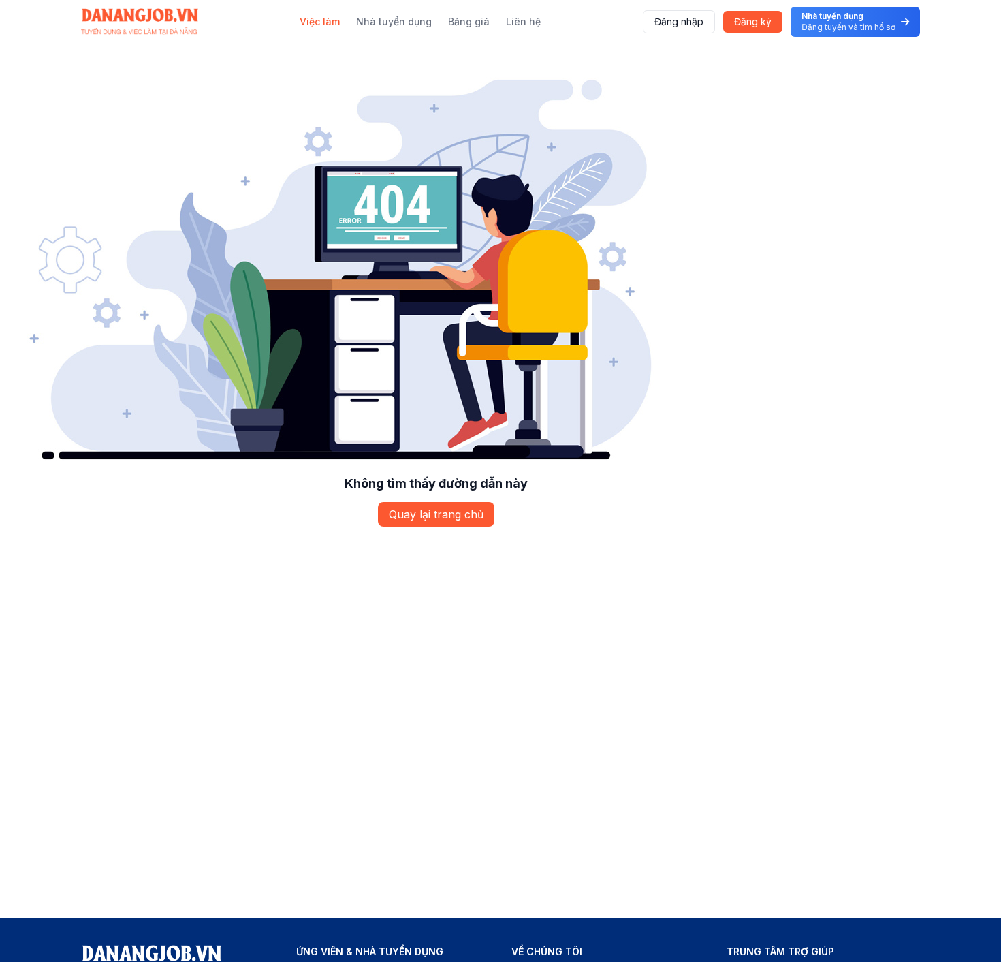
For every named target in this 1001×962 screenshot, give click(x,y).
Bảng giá (469, 21)
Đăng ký (753, 21)
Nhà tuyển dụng (394, 21)
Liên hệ (523, 21)
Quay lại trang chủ (436, 514)
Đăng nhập (678, 21)
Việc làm (320, 21)
